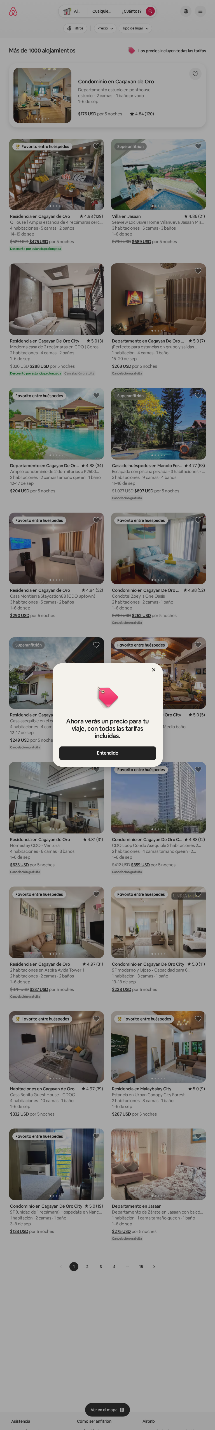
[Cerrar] (153, 670)
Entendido (107, 753)
